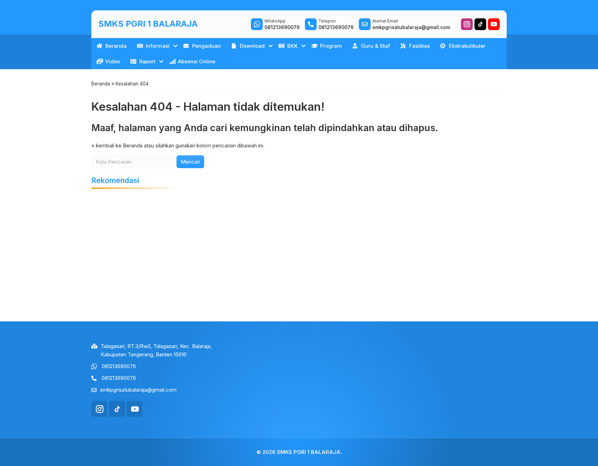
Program (331, 46)
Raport (147, 61)
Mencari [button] (190, 161)
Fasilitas (419, 46)
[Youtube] (494, 24)
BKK (292, 46)
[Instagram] (467, 24)
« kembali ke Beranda (117, 145)
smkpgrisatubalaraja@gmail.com (138, 389)
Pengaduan (206, 46)
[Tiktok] (480, 24)
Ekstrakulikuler (467, 46)
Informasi (158, 46)
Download (252, 46)
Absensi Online (196, 61)
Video (112, 61)
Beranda (116, 46)
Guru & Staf (375, 46)
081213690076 (119, 366)
